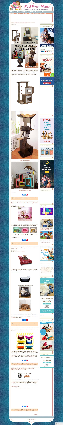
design (35, 363)
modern (22, 364)
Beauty (26, 13)
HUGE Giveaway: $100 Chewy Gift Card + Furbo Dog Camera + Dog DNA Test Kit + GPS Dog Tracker (46, 217)
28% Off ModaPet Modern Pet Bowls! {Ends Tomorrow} (24, 329)
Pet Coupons (22, 11)
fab (16, 364)
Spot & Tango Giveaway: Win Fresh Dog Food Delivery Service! (46, 229)
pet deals (28, 364)
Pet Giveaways (12, 13)
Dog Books (17, 13)
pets (30, 364)
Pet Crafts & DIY (30, 11)
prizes (46, 271)
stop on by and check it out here (29, 356)
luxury (27, 410)
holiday (50, 269)
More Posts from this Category (45, 242)
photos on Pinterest (20, 379)
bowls (27, 363)
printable (44, 271)
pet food (47, 270)
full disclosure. (23, 206)
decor (33, 363)
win (48, 273)
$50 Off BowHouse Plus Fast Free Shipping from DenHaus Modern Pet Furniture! (22, 369)
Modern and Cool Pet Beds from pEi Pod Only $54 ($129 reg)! (24, 203)
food (50, 267)
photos (41, 271)
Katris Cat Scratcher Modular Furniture (25, 190)
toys (52, 272)
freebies (42, 268)
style (36, 364)
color (29, 363)
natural (42, 270)
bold (25, 363)
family (49, 267)
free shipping (17, 410)
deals (31, 363)
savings (35, 410)
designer (33, 409)
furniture (21, 410)
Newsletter (30, 13)
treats (46, 273)
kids (53, 269)
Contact (41, 13)
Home (11, 11)
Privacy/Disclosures (36, 13)
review (52, 271)
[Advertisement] (32, 17)
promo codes (49, 271)
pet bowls (25, 364)
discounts (36, 409)
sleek (34, 364)
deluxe (30, 409)
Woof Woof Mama (31, 5)
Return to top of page (32, 419)
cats (49, 264)
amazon (42, 264)
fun (50, 268)
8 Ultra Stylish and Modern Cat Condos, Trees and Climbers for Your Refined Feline (23, 22)
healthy (48, 269)
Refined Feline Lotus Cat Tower (25, 160)
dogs (14, 410)
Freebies (42, 11)
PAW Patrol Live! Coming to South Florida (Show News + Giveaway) (46, 240)
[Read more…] (13, 192)
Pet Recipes (22, 13)
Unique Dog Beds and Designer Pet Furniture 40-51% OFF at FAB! (23, 248)
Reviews (36, 11)
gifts (52, 268)
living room (24, 410)
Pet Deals (16, 11)
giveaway (41, 269)
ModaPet (20, 364)
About (45, 13)
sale (32, 364)
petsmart (52, 270)
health (46, 269)
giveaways (44, 269)
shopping (47, 272)
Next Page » (36, 414)
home (17, 364)
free (52, 267)
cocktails (25, 409)
